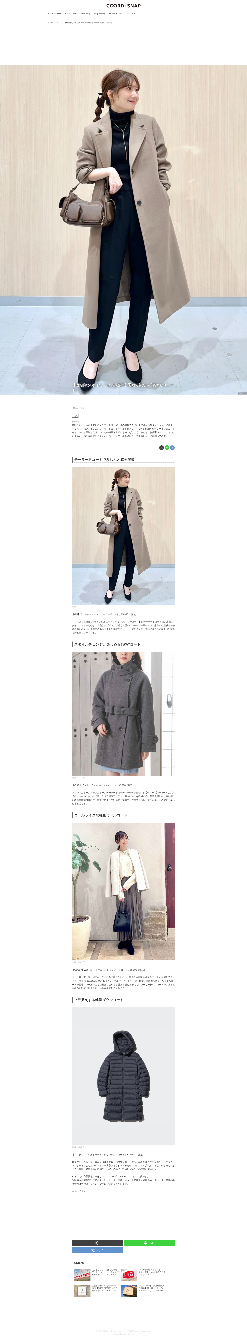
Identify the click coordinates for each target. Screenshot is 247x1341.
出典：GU (242, 393)
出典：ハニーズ (79, 777)
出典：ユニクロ (79, 1147)
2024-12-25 (78, 408)
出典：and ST (78, 962)
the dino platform (127, 1334)
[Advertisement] (123, 45)
